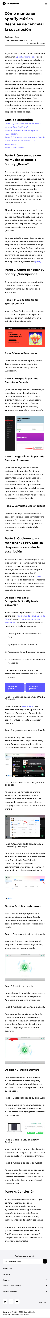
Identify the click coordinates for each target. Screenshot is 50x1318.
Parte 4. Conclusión (14, 147)
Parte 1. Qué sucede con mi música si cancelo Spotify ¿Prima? (23, 125)
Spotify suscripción (25, 57)
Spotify (37, 262)
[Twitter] (5, 1301)
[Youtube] (17, 1301)
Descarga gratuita (12, 687)
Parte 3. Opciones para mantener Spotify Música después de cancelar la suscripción (25, 140)
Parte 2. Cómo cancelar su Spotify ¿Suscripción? (21, 132)
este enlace (27, 706)
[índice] (11, 3)
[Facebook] (11, 1301)
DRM (38, 576)
